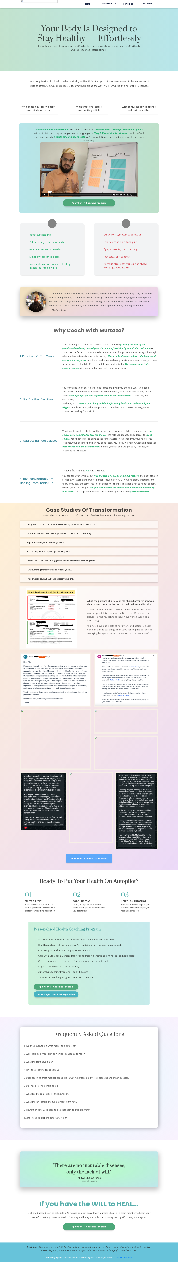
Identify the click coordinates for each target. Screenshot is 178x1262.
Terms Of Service (124, 1257)
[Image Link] (39, 3)
